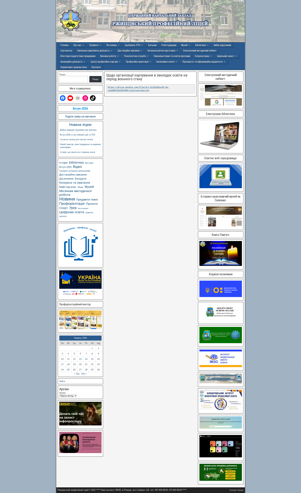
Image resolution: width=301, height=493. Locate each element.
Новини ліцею (80, 124)
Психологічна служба (135, 56)
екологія (63, 216)
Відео (77, 167)
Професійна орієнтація (137, 61)
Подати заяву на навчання (80, 116)
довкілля (89, 212)
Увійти (62, 381)
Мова (80, 187)
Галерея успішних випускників (74, 171)
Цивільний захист (225, 56)
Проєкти (92, 203)
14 (86, 359)
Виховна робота (108, 56)
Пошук (62, 74)
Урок (73, 208)
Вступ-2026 (65, 167)
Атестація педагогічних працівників (77, 56)
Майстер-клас (67, 186)
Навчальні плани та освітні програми (172, 56)
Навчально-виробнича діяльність (93, 50)
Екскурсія (80, 178)
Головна (64, 45)
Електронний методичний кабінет (200, 50)
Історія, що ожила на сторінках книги (77, 152)
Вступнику (111, 45)
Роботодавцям (168, 45)
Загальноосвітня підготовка (161, 50)
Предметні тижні (87, 199)
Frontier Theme (236, 490)
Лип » (84, 374)
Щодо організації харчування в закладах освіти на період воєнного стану (146, 77)
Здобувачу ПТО (132, 45)
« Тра (76, 374)
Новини (67, 199)
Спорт (63, 208)
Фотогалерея (83, 208)
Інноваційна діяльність (71, 61)
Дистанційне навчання (129, 50)
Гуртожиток (66, 50)
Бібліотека (200, 45)
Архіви (62, 393)
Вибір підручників (222, 45)
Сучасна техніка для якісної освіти (76, 139)
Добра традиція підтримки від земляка (78, 130)
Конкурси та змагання (74, 182)
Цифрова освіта (71, 212)
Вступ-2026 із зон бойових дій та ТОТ (77, 135)
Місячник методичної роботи (75, 192)
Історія (63, 162)
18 (68, 364)
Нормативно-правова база (73, 67)
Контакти (96, 67)
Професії (94, 45)
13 (80, 359)
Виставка (89, 163)
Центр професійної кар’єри (104, 61)
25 (68, 369)
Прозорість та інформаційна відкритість (202, 61)
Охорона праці (202, 56)
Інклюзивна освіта (165, 61)
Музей (184, 45)
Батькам (152, 45)
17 (62, 364)
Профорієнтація (72, 204)
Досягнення (66, 178)
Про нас (77, 45)
